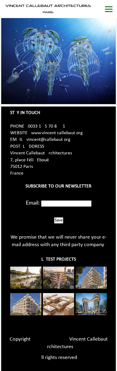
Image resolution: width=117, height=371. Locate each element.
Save (59, 220)
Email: (33, 203)
